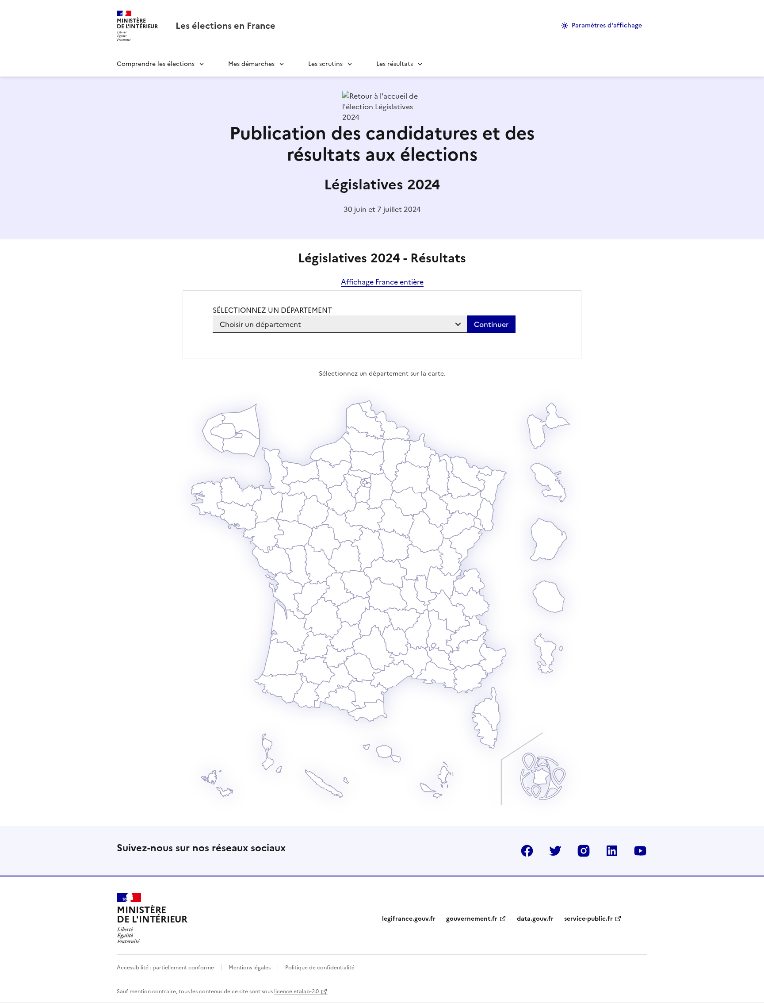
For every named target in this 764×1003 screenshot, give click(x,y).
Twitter (555, 850)
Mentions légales (250, 968)
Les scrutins (325, 64)
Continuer (491, 324)
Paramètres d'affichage (607, 25)
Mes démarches (251, 64)
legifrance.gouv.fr (408, 918)
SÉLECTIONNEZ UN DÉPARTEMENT (272, 310)
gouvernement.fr (471, 918)
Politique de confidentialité (320, 968)
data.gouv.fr (535, 918)
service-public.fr (588, 918)
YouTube (640, 850)
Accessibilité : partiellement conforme (165, 968)
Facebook (527, 850)
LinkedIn (612, 850)
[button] (484, 730)
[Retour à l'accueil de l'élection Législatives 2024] (382, 117)
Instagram (583, 850)
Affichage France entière (382, 282)
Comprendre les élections (156, 64)
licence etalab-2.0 (296, 991)
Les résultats (394, 64)
